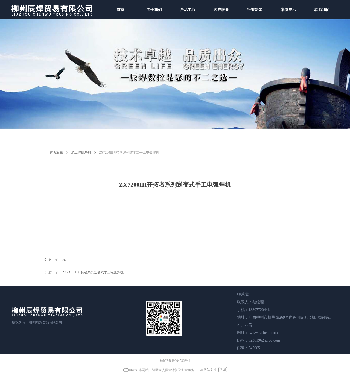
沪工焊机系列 (81, 152)
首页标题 (56, 152)
